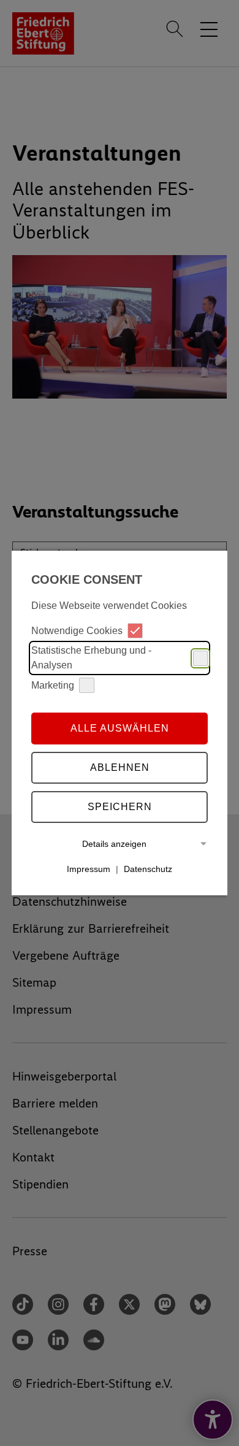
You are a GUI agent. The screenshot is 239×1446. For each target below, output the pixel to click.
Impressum (88, 869)
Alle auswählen (119, 728)
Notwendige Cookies (77, 630)
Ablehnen (120, 767)
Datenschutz (148, 869)
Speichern (120, 806)
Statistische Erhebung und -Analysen (91, 657)
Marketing (52, 685)
